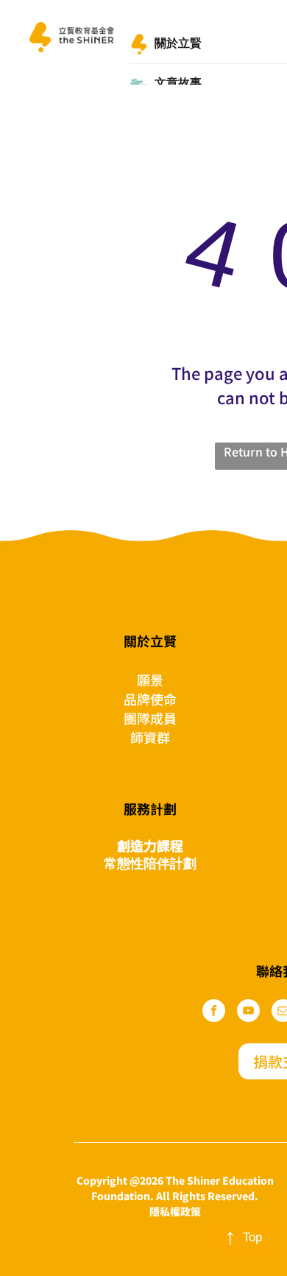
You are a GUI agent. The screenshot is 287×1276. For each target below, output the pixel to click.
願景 (150, 679)
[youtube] (248, 1012)
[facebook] (213, 1012)
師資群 (150, 737)
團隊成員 (150, 717)
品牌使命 (150, 698)
